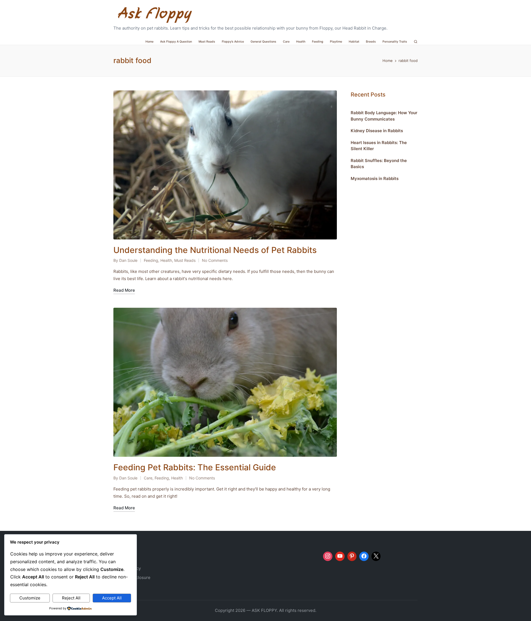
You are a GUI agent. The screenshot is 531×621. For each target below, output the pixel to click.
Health (166, 260)
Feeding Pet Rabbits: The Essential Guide (194, 467)
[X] (376, 556)
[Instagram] (328, 556)
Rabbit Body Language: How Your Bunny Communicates (384, 116)
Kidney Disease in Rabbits (377, 130)
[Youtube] (340, 556)
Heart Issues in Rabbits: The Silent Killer (379, 145)
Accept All (112, 598)
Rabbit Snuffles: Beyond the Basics (379, 163)
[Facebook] (364, 556)
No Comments (215, 260)
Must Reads (185, 260)
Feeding (151, 260)
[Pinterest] (352, 556)
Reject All (71, 598)
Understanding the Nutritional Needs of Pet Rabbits (215, 250)
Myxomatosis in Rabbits (375, 178)
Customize (29, 598)
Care (148, 478)
